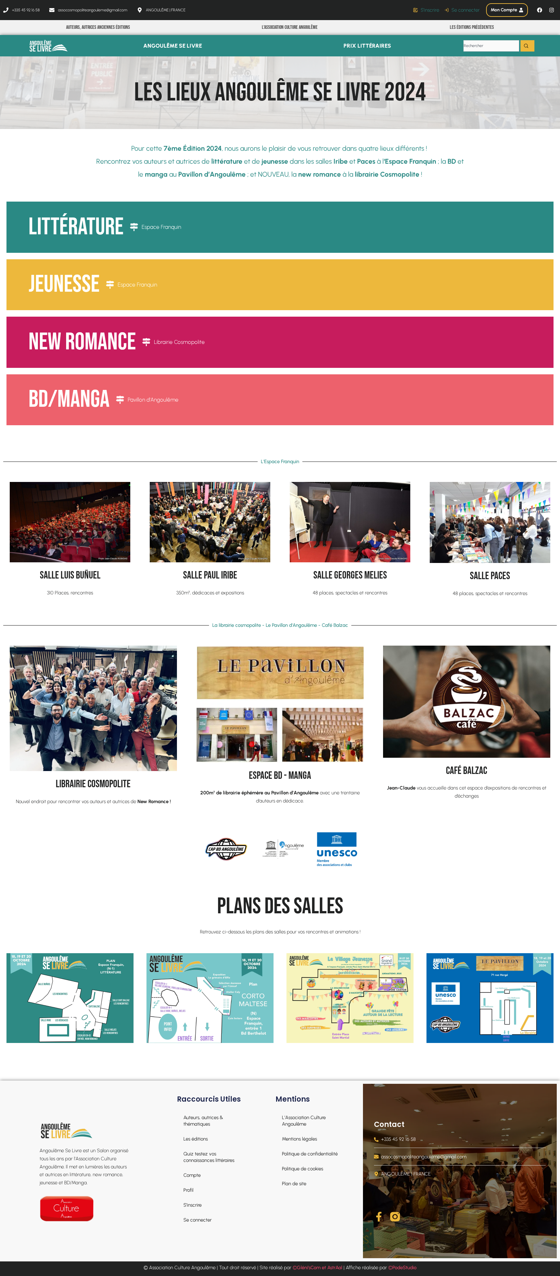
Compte (192, 1175)
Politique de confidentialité (310, 1154)
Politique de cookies (302, 1169)
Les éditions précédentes (472, 27)
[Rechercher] (527, 46)
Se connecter (197, 1220)
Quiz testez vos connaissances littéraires (208, 1157)
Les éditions (195, 1139)
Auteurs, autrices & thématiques (203, 1121)
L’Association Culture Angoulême (290, 27)
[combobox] (491, 46)
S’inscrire (192, 1205)
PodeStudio (404, 1267)
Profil (188, 1190)
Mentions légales (299, 1139)
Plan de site (294, 1184)
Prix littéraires (367, 45)
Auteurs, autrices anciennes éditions (98, 27)
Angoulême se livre (172, 45)
